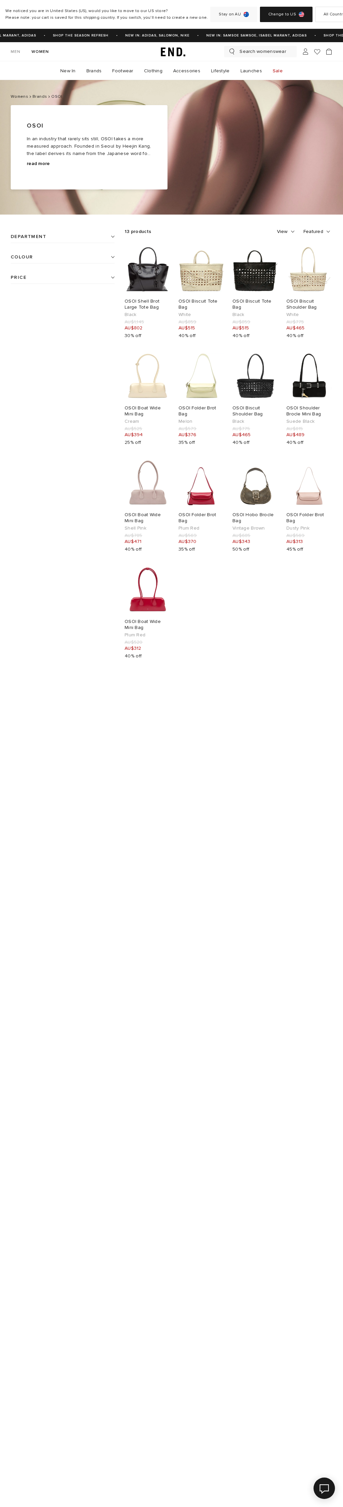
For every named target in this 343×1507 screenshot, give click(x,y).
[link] (171, 52)
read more (38, 163)
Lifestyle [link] (220, 71)
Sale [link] (278, 71)
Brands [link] (94, 71)
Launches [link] (251, 71)
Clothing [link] (153, 71)
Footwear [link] (122, 71)
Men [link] (16, 51)
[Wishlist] (317, 52)
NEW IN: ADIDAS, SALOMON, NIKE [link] (152, 35)
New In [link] (68, 71)
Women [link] (40, 51)
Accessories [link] (186, 71)
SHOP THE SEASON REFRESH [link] (76, 35)
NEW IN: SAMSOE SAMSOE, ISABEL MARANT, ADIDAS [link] (251, 35)
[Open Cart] (329, 51)
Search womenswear (262, 51)
